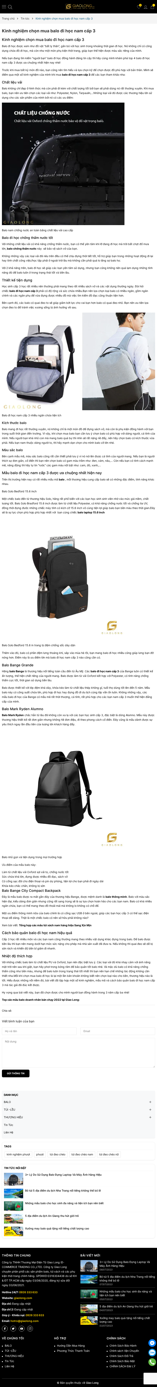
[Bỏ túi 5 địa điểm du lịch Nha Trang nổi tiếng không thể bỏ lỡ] (13, 1193)
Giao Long (72, 999)
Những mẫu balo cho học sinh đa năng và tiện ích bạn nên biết (64, 1203)
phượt (40, 1154)
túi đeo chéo (57, 1154)
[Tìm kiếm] (10, 7)
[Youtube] (22, 1328)
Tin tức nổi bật (15, 1168)
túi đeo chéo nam (82, 1154)
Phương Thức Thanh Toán (73, 1350)
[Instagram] (30, 1328)
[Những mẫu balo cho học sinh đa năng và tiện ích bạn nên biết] (13, 1205)
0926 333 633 (28, 1292)
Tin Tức (8, 1124)
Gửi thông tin (16, 1073)
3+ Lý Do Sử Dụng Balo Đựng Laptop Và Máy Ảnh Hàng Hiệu (63, 1174)
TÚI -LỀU (9, 1109)
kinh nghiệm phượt (18, 1154)
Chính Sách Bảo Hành (123, 1345)
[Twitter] (13, 1328)
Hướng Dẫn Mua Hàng (71, 1345)
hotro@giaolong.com (25, 1320)
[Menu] (4, 6)
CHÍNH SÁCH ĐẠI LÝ (122, 1366)
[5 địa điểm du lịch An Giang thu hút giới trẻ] (13, 1218)
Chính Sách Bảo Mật (122, 1361)
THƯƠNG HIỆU (13, 1117)
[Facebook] (5, 1328)
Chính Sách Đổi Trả (121, 1356)
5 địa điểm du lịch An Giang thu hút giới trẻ (52, 1215)
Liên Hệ (8, 1132)
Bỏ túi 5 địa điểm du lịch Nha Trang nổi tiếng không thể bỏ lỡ (63, 1190)
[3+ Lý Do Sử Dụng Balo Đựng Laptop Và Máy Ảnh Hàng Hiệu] (13, 1178)
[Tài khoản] (145, 7)
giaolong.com (23, 1298)
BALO (7, 1102)
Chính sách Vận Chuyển (124, 1350)
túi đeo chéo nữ (109, 1154)
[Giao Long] (80, 6)
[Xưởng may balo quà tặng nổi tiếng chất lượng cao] (13, 1231)
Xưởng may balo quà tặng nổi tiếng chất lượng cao (57, 1228)
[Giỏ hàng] (152, 7)
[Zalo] (152, 1352)
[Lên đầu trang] (152, 1372)
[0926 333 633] (152, 1362)
